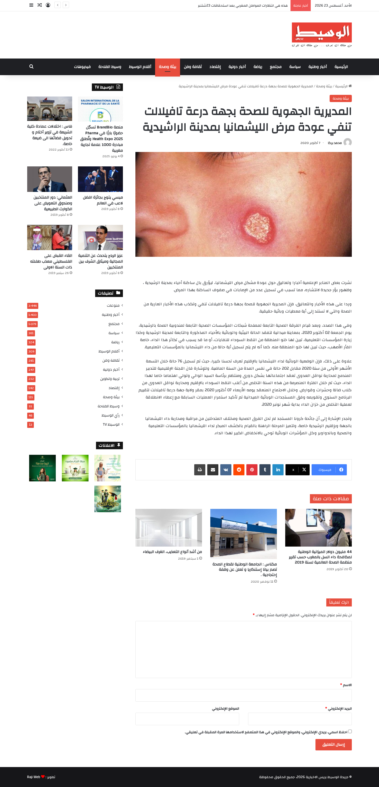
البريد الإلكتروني (338, 708)
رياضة (258, 66)
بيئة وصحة (167, 66)
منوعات (113, 305)
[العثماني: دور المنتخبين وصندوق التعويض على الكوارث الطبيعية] (49, 179)
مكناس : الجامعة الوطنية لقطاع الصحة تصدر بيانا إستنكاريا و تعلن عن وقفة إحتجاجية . (245, 569)
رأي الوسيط (111, 415)
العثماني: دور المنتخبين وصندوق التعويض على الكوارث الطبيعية (53, 203)
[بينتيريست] (251, 469)
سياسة (295, 66)
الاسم (346, 685)
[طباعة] (199, 469)
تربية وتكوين (110, 379)
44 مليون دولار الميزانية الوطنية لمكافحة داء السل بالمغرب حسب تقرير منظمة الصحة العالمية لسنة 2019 (320, 557)
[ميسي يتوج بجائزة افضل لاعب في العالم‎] (100, 179)
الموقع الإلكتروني (225, 708)
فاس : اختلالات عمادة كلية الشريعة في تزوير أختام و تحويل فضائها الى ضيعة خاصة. (49, 135)
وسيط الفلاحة (109, 66)
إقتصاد (215, 66)
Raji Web (33, 777)
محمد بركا (335, 143)
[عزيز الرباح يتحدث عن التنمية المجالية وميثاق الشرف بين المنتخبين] (100, 237)
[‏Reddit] (238, 469)
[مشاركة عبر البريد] (212, 469)
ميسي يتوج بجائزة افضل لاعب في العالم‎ (103, 200)
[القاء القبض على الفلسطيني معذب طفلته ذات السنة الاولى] (49, 237)
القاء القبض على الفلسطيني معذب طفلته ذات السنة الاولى (51, 261)
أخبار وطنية (318, 66)
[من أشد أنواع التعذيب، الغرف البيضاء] (168, 527)
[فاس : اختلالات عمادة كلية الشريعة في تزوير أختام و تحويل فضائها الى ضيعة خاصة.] (49, 109)
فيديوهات (82, 66)
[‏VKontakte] (225, 469)
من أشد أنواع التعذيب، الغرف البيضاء (172, 551)
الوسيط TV (111, 424)
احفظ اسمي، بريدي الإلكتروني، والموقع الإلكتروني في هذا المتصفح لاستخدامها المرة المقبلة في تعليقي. (266, 732)
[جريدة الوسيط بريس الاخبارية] (322, 34)
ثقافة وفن (193, 66)
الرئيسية (341, 66)
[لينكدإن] (278, 469)
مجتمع (276, 66)
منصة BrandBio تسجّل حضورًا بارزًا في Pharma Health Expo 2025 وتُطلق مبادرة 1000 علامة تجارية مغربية (101, 139)
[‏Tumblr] (265, 469)
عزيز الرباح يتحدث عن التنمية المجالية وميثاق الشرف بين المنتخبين (100, 261)
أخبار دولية (237, 66)
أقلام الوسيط (140, 66)
